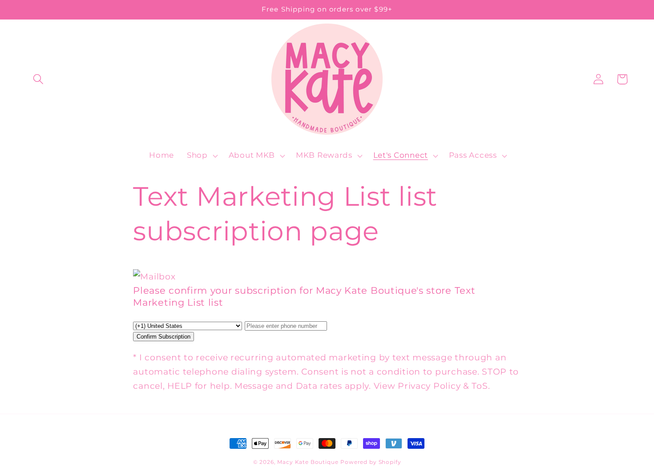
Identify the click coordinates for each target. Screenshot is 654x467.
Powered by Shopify (370, 462)
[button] (38, 79)
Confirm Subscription (163, 336)
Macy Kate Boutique (307, 462)
